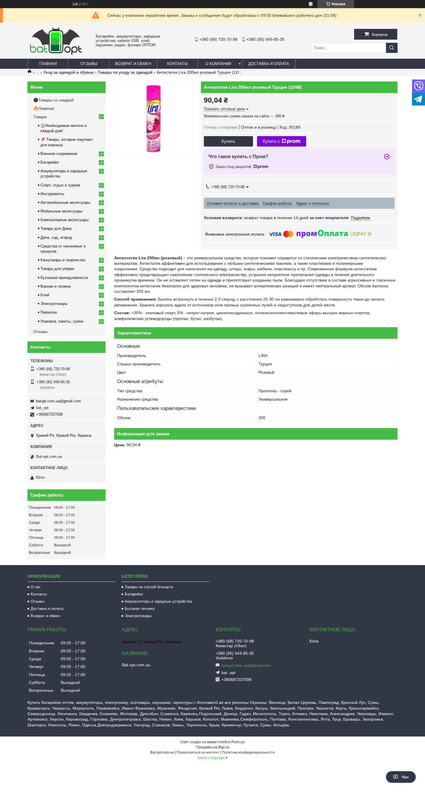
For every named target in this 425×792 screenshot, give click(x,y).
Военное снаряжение (58, 153)
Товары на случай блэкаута (149, 587)
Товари (40, 116)
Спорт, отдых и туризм (60, 185)
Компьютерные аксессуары (64, 220)
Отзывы (88, 64)
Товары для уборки (57, 269)
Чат (405, 777)
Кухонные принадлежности (64, 277)
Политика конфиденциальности (248, 752)
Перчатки (48, 312)
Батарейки (49, 162)
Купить (228, 141)
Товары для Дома (55, 228)
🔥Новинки (43, 108)
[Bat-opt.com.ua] (55, 54)
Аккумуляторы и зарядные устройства (158, 601)
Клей (44, 295)
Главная (48, 64)
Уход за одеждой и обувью (68, 72)
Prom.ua (238, 742)
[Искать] (392, 48)
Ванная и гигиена (55, 286)
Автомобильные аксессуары (65, 202)
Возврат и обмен (133, 64)
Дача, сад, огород (56, 237)
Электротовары (53, 303)
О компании (218, 64)
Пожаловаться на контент (198, 752)
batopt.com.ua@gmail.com (58, 401)
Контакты (177, 64)
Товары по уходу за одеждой (125, 72)
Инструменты (52, 194)
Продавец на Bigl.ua (212, 747)
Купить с (271, 141)
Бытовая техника (139, 608)
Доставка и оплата (268, 64)
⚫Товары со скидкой (53, 100)
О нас (36, 587)
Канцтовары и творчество (62, 260)
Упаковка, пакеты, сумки (61, 321)
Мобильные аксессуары (61, 211)
